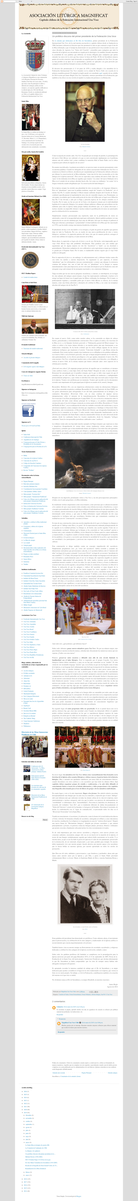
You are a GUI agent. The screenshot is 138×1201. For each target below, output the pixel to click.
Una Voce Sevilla (28, 657)
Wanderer (26, 723)
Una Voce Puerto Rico (30, 652)
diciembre (29, 1115)
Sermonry (26, 562)
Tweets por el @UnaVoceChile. (31, 426)
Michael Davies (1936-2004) (33, 1157)
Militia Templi (27, 605)
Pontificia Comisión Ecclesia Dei (33, 573)
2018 (25, 1179)
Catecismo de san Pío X (30, 461)
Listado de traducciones (30, 277)
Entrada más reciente (59, 1073)
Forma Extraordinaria (75, 994)
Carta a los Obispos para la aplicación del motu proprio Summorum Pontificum (35, 500)
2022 (25, 1103)
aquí (100, 73)
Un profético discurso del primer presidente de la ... (40, 1154)
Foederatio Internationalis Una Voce (34, 619)
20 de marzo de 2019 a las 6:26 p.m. (74, 1007)
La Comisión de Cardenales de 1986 (36, 1148)
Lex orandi (26, 543)
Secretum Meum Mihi (29, 711)
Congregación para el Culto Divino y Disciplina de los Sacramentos (34, 443)
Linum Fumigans (28, 691)
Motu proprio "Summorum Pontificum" (35, 497)
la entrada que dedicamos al (65, 41)
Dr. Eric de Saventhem (84, 41)
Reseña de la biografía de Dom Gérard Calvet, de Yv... (41, 1165)
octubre (28, 1121)
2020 (25, 1110)
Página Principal (86, 1073)
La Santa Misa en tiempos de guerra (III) (37, 1145)
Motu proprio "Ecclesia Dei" (31, 494)
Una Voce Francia (28, 634)
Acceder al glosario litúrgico (31, 357)
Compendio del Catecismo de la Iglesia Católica (35, 466)
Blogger (78, 1196)
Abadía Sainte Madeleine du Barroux (34, 586)
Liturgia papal (27, 545)
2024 (25, 1097)
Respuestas (62, 1019)
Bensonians (26, 683)
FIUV (86, 929)
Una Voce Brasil (28, 629)
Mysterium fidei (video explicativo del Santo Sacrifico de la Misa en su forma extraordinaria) (34, 549)
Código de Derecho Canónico (32, 463)
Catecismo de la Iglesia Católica (32, 458)
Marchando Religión (29, 694)
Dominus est (27, 686)
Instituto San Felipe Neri (30, 588)
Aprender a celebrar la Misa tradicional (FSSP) (34, 523)
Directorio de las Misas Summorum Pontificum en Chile (35, 733)
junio (27, 1133)
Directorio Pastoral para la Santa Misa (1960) (34, 534)
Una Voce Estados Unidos (31, 639)
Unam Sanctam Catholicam (31, 721)
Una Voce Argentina (29, 624)
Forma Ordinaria (86, 994)
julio (27, 1130)
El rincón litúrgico (28, 538)
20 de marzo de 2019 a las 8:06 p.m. (92, 1022)
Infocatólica (26, 688)
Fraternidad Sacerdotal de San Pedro (34, 576)
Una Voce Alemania (29, 622)
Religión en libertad (29, 716)
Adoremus (26, 678)
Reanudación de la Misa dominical (35, 1168)
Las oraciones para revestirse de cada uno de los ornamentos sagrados (38, 787)
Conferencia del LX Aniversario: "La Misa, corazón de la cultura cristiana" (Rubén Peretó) (38, 769)
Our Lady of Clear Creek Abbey (33, 591)
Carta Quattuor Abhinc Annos (32, 491)
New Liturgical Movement (31, 696)
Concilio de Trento (64, 994)
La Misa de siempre (29, 540)
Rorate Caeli (27, 708)
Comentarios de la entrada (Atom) (70, 1076)
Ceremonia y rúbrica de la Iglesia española (33, 527)
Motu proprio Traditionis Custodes (33, 509)
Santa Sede (26, 434)
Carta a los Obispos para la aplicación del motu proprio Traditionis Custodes (35, 512)
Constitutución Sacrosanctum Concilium (35, 489)
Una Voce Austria (28, 627)
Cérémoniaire (27, 531)
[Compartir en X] (94, 992)
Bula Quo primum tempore (31, 484)
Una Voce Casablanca (30, 632)
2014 (25, 1191)
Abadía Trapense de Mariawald (32, 610)
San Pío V (103, 994)
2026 (25, 1091)
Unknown (60, 1007)
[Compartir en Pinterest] (97, 992)
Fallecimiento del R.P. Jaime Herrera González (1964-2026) (38, 777)
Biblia (25, 455)
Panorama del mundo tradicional (33, 348)
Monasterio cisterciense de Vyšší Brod (34, 607)
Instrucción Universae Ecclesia (32, 503)
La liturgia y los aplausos (32, 1151)
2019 (25, 1113)
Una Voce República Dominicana (33, 655)
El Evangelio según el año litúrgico (33, 367)
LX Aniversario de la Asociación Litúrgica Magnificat (37, 806)
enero (27, 1175)
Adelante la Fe (27, 676)
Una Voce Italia (28, 642)
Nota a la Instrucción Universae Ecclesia (35, 506)
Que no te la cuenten (29, 713)
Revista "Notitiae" (28, 470)
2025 (25, 1094)
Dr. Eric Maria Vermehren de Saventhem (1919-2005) (41, 1163)
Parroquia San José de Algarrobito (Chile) (33, 702)
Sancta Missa (27, 559)
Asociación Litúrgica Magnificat (29, 403)
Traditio (25, 564)
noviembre (29, 1118)
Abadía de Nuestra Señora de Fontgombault (32, 597)
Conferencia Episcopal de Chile (32, 437)
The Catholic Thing (29, 718)
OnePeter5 (26, 706)
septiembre (29, 1124)
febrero (28, 1172)
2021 (25, 1106)
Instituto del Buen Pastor (30, 578)
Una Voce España (28, 637)
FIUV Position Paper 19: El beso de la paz (38, 1160)
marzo (28, 1142)
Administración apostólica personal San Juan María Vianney (35, 601)
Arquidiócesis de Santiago (31, 440)
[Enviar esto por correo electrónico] (90, 992)
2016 (25, 1185)
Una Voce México (28, 647)
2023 (25, 1100)
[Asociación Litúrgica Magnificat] (28, 417)
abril (27, 1139)
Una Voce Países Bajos (30, 650)
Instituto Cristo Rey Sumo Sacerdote (34, 581)
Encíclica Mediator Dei (30, 486)
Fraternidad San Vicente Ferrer (32, 583)
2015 (25, 1188)
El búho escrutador (29, 673)
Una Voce (109, 994)
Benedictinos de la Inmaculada (32, 594)
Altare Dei (26, 681)
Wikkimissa (26, 726)
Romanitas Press (28, 556)
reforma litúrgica (95, 994)
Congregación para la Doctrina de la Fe (35, 446)
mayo (27, 1136)
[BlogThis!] (92, 992)
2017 (25, 1182)
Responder (60, 1014)
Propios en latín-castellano (31, 554)
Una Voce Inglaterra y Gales (31, 645)
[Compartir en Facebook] (95, 992)
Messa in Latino (28, 699)
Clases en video (28, 376)
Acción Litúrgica (28, 671)
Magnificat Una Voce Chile (70, 1022)
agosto (28, 1127)
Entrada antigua (112, 1073)
